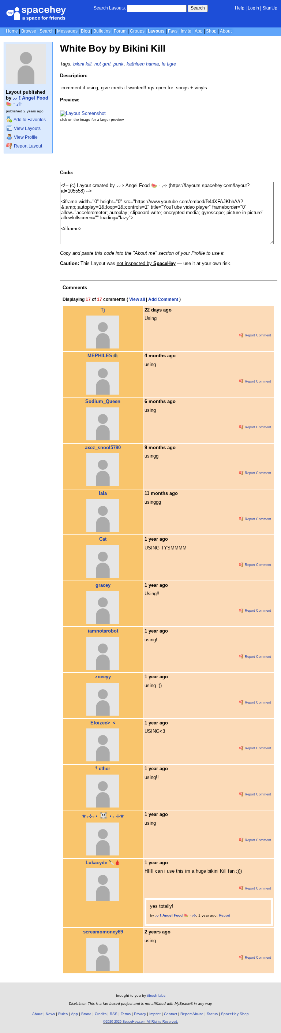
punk (118, 64)
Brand (86, 1014)
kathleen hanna (143, 64)
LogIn (253, 8)
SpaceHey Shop (235, 1014)
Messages (67, 31)
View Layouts (27, 128)
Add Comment (163, 299)
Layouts (156, 31)
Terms (126, 1014)
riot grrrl (102, 64)
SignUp (269, 8)
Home (12, 31)
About (226, 31)
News (50, 1014)
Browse (28, 31)
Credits (100, 1014)
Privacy (140, 1014)
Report (224, 915)
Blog (85, 31)
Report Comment (257, 335)
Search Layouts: (110, 8)
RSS (113, 1014)
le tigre (169, 64)
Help (239, 8)
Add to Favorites (29, 119)
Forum (120, 31)
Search (198, 8)
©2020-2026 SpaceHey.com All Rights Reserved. (140, 1021)
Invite (186, 31)
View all (137, 299)
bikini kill (82, 64)
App (199, 31)
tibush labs (156, 995)
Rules (63, 1014)
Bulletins (101, 31)
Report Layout (27, 146)
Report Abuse (191, 1014)
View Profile (25, 137)
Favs (172, 31)
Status (212, 1014)
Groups (137, 31)
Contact (170, 1014)
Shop (211, 31)
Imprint (155, 1014)
